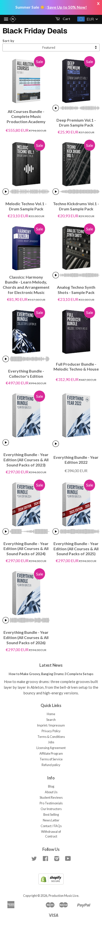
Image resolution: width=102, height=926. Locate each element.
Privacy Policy (51, 731)
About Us (51, 792)
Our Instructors (51, 809)
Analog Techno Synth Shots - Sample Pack (76, 290)
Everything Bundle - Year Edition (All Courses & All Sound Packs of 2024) (26, 548)
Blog (51, 786)
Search (51, 720)
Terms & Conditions (51, 737)
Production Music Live (63, 896)
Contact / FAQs (51, 826)
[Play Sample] (55, 108)
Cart (66, 19)
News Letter (51, 820)
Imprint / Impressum (51, 725)
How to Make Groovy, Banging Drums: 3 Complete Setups (51, 674)
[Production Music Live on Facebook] (45, 859)
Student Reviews (51, 797)
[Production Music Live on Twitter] (34, 859)
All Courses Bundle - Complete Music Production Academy (26, 116)
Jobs (51, 742)
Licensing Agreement (51, 748)
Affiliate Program (51, 753)
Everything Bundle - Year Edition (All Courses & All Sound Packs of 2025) (76, 548)
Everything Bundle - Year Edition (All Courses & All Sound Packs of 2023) (26, 459)
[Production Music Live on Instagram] (56, 859)
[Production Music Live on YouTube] (68, 859)
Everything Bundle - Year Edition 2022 (76, 460)
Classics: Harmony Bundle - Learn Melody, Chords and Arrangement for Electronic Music (26, 285)
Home (51, 714)
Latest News (50, 665)
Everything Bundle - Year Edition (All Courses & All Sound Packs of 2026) (26, 637)
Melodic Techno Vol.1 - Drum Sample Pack (26, 206)
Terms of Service (51, 759)
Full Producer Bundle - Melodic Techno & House (76, 367)
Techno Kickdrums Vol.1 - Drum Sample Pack (76, 206)
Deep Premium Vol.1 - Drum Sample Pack (76, 123)
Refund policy (51, 765)
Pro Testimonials (51, 803)
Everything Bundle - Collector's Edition (26, 373)
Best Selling (51, 814)
